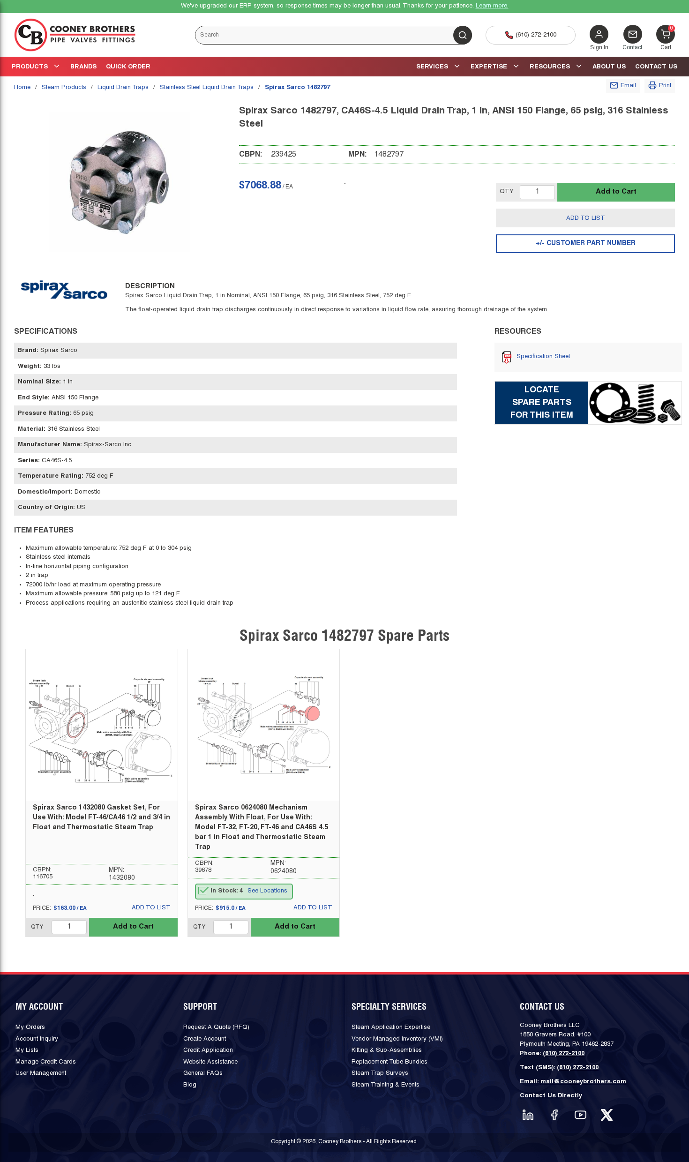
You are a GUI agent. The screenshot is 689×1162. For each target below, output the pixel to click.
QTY (507, 192)
